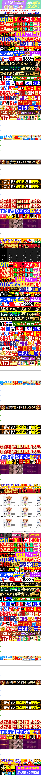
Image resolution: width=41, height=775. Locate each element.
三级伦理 (10, 251)
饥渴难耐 (17, 253)
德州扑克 (24, 255)
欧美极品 (38, 249)
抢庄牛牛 (17, 255)
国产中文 (10, 261)
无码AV (3, 257)
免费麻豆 (31, 259)
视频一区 (3, 249)
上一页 (16, 531)
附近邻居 (10, 253)
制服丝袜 (38, 251)
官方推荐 (3, 255)
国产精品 (10, 249)
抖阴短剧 (38, 261)
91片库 (31, 257)
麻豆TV (17, 257)
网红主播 (17, 249)
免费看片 (10, 259)
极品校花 (31, 261)
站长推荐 (3, 253)
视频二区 (3, 251)
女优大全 (38, 257)
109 (19, 531)
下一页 (28, 531)
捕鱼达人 (10, 255)
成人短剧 (24, 261)
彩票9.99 (31, 255)
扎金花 (38, 255)
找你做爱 (24, 253)
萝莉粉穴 (38, 259)
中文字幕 (17, 251)
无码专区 (3, 259)
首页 (13, 531)
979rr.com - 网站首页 (8, 15)
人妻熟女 (31, 251)
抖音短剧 (10, 257)
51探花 (24, 257)
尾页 (35, 531)
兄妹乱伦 (17, 261)
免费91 (17, 259)
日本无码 (24, 249)
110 (22, 531)
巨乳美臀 (24, 251)
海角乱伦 (24, 259)
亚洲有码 (31, 249)
